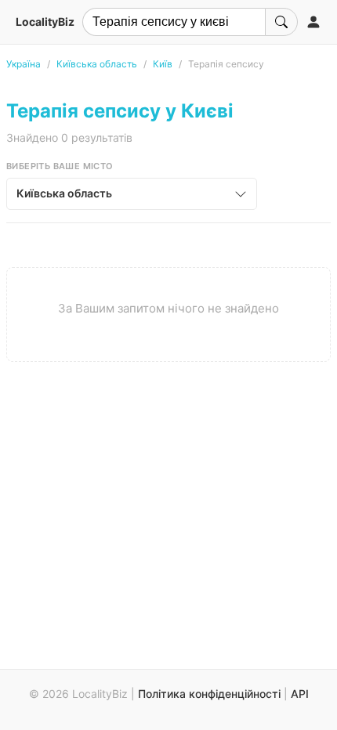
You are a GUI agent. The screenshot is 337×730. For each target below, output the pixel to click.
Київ (162, 64)
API (300, 693)
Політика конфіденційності (209, 693)
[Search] (281, 22)
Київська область (96, 64)
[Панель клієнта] (313, 22)
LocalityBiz (45, 21)
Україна (23, 64)
